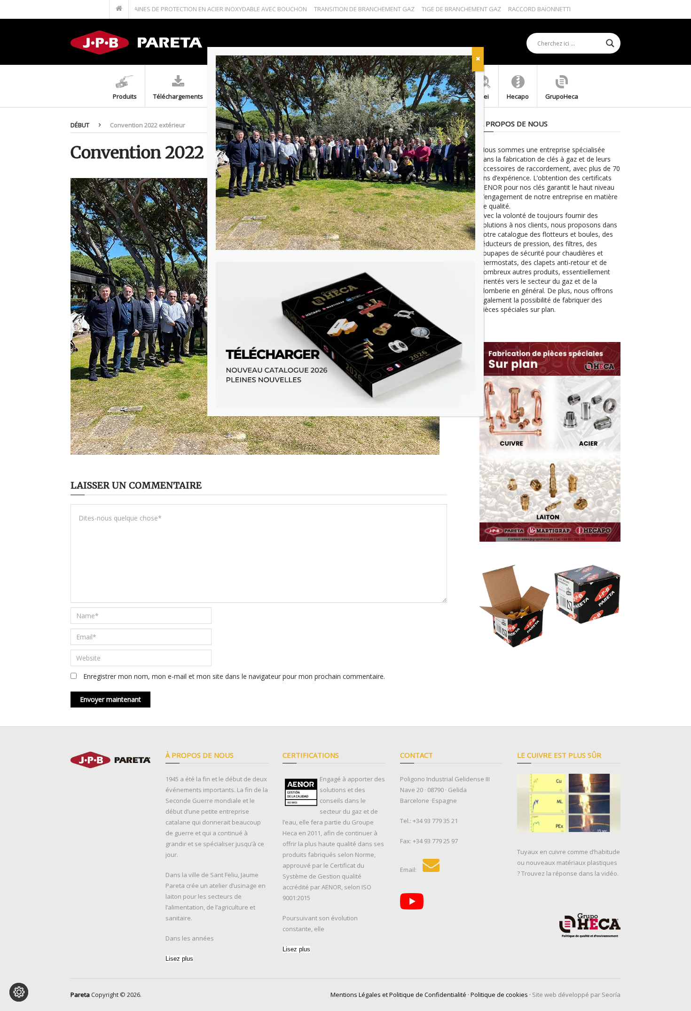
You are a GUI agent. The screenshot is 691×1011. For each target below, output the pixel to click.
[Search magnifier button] (610, 43)
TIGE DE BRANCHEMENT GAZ (431, 9)
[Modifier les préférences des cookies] (18, 992)
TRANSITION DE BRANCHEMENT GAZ (334, 9)
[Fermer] (478, 59)
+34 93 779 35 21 (435, 821)
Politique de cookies (499, 994)
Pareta (80, 994)
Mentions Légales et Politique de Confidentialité (398, 994)
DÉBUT (80, 125)
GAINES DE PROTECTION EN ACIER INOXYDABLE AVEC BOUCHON (188, 9)
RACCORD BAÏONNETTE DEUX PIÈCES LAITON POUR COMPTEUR (566, 9)
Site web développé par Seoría (576, 994)
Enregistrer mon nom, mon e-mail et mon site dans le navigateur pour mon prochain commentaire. (234, 676)
